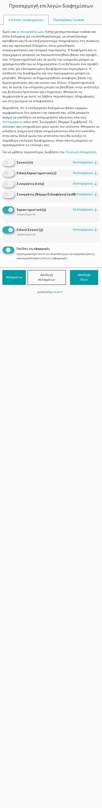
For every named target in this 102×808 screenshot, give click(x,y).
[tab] (26, 20)
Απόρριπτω (14, 277)
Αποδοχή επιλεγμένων (46, 277)
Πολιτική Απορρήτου (81, 152)
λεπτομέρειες (85, 162)
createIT (57, 292)
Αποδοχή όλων (84, 277)
